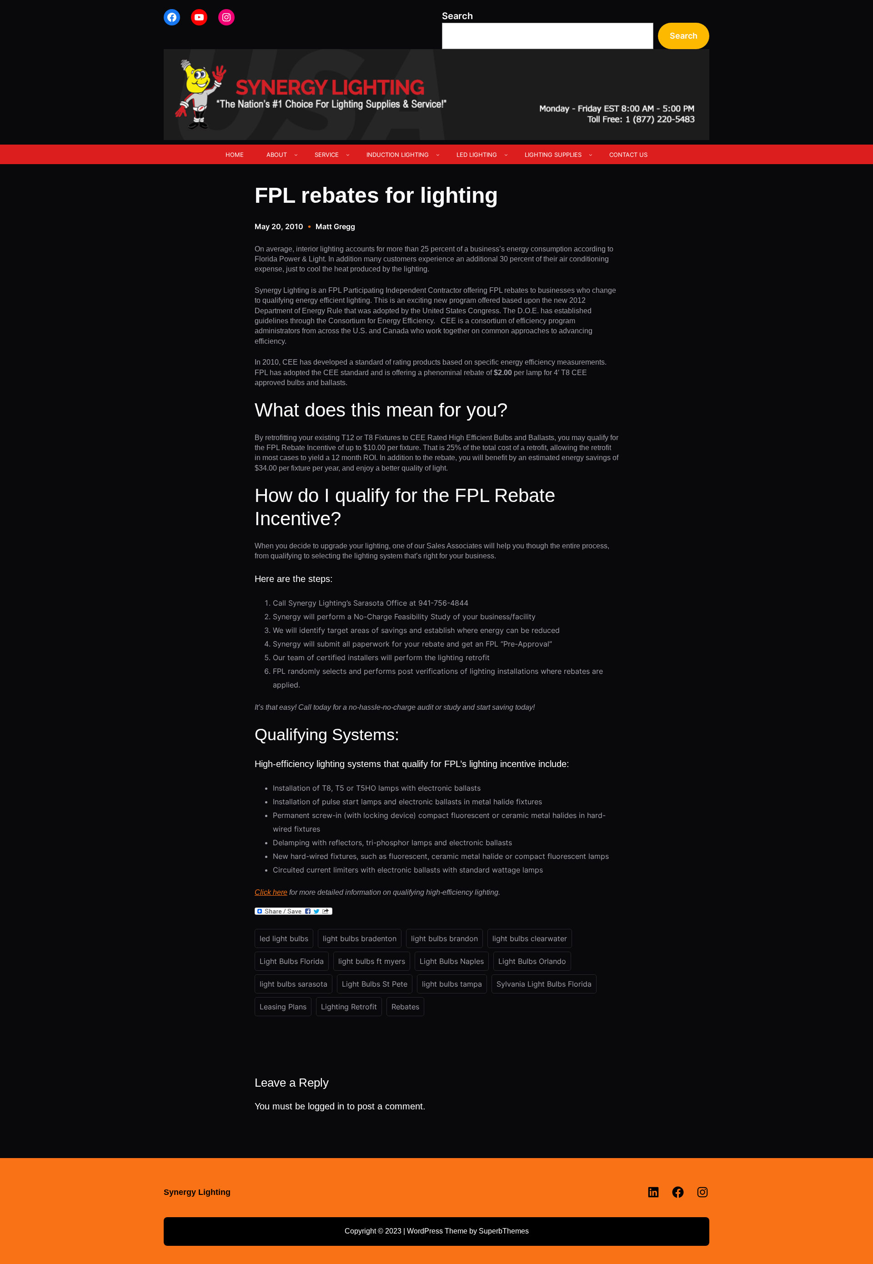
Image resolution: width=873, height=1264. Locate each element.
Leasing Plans (283, 1006)
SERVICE (327, 154)
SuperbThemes (504, 1231)
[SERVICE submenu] (348, 154)
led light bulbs (284, 938)
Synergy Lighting (197, 1192)
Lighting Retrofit (349, 1006)
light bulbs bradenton (359, 938)
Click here (271, 892)
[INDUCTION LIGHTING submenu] (438, 154)
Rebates (405, 1006)
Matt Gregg (335, 226)
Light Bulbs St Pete (374, 983)
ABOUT (276, 154)
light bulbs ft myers (371, 961)
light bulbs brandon (444, 938)
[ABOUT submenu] (296, 154)
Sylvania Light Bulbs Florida (544, 983)
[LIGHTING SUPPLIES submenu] (590, 154)
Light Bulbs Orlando (532, 961)
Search (457, 15)
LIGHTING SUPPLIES (553, 154)
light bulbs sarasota (293, 983)
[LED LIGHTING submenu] (506, 154)
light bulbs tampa (452, 983)
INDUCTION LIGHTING (397, 154)
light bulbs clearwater (529, 938)
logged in (326, 1106)
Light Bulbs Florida (292, 961)
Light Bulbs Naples (452, 961)
